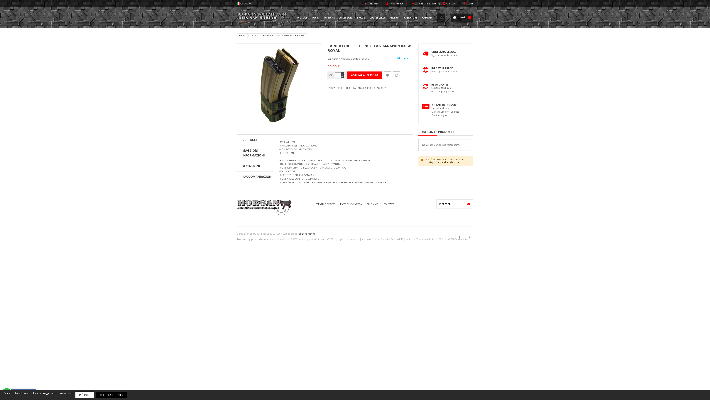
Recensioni (251, 166)
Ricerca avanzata (351, 204)
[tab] (255, 139)
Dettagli (249, 140)
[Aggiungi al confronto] (396, 75)
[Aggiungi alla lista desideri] (387, 75)
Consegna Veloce (443, 52)
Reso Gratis (439, 84)
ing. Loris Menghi (306, 233)
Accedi (469, 3)
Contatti (388, 204)
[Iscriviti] (468, 204)
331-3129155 (372, 3)
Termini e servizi (325, 204)
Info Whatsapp (442, 68)
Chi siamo (372, 204)
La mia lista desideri (425, 3)
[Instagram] (469, 237)
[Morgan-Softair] (264, 207)
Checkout (451, 3)
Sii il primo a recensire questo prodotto (348, 59)
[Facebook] (459, 237)
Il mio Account (396, 3)
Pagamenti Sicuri (444, 104)
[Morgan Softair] (264, 15)
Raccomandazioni (257, 177)
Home (242, 35)
